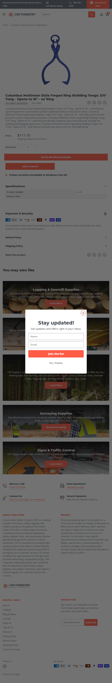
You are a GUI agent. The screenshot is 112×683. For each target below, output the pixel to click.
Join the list (56, 354)
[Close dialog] (83, 313)
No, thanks (56, 363)
